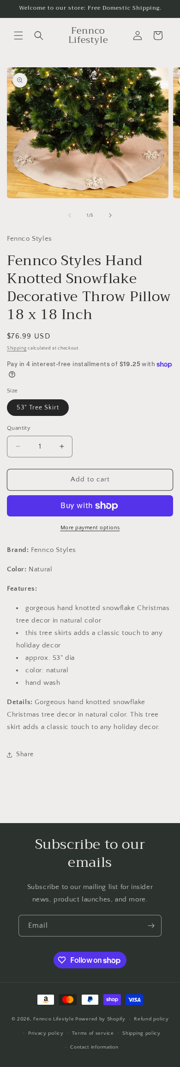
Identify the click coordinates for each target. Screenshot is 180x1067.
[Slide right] (110, 215)
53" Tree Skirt (38, 407)
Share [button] (25, 754)
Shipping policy (141, 1033)
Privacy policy (46, 1033)
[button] (18, 35)
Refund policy (151, 1019)
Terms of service (93, 1033)
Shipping (17, 348)
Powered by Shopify (100, 1019)
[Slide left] (70, 215)
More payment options (90, 528)
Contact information (94, 1047)
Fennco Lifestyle (53, 1019)
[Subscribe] (151, 926)
